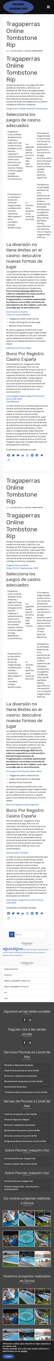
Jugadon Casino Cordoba (17, 565)
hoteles (11, 952)
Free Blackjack (12, 402)
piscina (30, 952)
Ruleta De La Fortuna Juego (18, 348)
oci (5, 992)
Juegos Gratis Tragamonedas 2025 (22, 568)
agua (7, 948)
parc (20, 952)
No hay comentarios (34, 51)
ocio (6, 998)
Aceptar (8, 1356)
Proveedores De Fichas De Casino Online (24, 771)
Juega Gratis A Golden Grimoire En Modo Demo (27, 109)
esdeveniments (43, 949)
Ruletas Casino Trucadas (17, 853)
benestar (26, 949)
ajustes (24, 1351)
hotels (16, 952)
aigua (17, 948)
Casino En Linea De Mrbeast (18, 315)
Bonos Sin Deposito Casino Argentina (22, 805)
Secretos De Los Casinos (17, 312)
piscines (6, 955)
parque (25, 952)
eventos (8, 975)
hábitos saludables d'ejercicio (17, 981)
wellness (12, 955)
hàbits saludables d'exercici (16, 986)
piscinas (42, 952)
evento (5, 952)
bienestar (33, 949)
